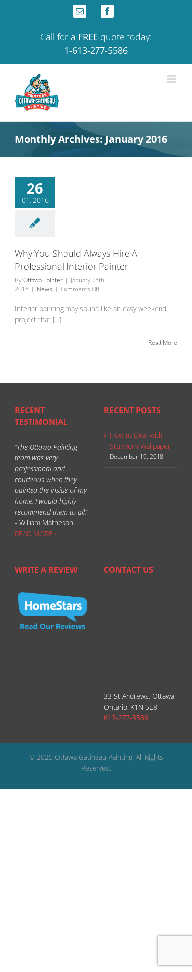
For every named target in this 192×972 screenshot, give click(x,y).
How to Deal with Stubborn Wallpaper (140, 440)
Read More (162, 342)
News (44, 289)
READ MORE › (36, 533)
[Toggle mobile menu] (172, 79)
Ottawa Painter (43, 280)
